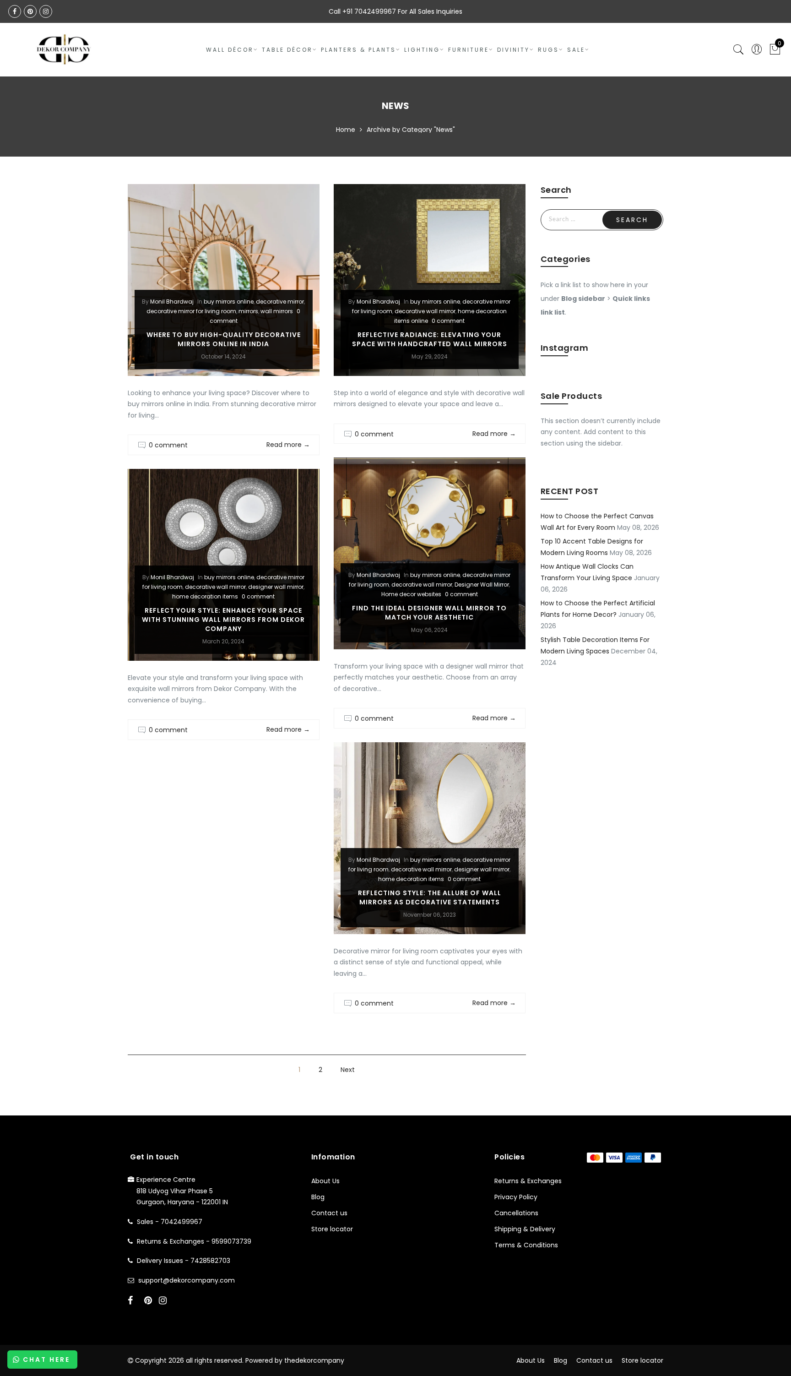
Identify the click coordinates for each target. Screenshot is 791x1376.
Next (348, 1069)
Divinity (513, 50)
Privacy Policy (515, 1197)
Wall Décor (230, 50)
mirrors (248, 311)
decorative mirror (280, 301)
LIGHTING (422, 50)
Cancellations (516, 1213)
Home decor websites (411, 594)
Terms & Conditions (526, 1245)
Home (345, 129)
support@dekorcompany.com (186, 1280)
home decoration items (205, 596)
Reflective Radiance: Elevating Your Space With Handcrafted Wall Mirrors (429, 339)
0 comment (168, 445)
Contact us (329, 1213)
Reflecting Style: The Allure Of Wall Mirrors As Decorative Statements (429, 897)
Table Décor (287, 50)
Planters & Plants (358, 50)
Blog (318, 1197)
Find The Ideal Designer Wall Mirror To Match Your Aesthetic (429, 613)
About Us (325, 1181)
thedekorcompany (314, 1360)
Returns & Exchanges (528, 1181)
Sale (576, 50)
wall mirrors (276, 311)
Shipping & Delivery (524, 1229)
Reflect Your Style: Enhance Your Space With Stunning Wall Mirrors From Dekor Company (223, 619)
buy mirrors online (229, 301)
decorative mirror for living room (191, 311)
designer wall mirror (275, 587)
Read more (288, 444)
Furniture (468, 50)
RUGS (548, 50)
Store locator (332, 1229)
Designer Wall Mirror (482, 584)
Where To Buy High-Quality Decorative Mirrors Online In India (223, 339)
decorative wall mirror (425, 311)
